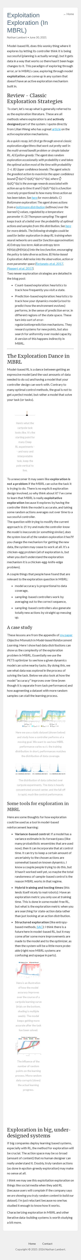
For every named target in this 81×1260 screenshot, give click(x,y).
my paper (66, 635)
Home (32, 1243)
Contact (47, 1243)
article (56, 129)
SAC (40, 927)
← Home (68, 14)
